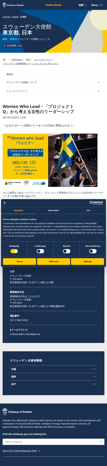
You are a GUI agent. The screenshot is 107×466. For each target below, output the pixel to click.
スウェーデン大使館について (21, 82)
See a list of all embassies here (20, 450)
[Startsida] (5, 59)
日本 (28, 59)
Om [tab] (88, 210)
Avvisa (20, 261)
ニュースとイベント (43, 59)
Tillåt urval (53, 261)
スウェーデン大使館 (27, 29)
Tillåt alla (88, 261)
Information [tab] (53, 210)
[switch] (40, 251)
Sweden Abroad (53, 4)
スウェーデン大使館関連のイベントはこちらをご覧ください (31, 63)
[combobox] (53, 442)
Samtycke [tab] (18, 210)
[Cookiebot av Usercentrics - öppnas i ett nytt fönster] (92, 203)
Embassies (17, 59)
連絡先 (9, 74)
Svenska (7, 16)
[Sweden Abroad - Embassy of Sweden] (16, 5)
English (15, 16)
